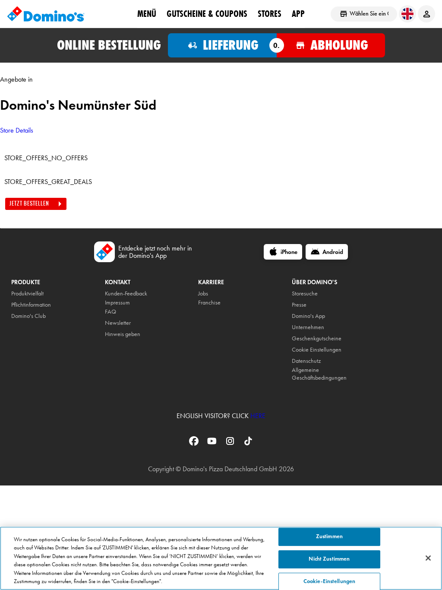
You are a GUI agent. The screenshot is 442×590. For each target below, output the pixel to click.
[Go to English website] (407, 13)
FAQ (110, 311)
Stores (269, 13)
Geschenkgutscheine (316, 338)
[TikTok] (248, 444)
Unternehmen (308, 327)
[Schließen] (428, 558)
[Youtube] (213, 444)
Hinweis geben (122, 334)
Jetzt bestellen (29, 203)
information (38, 304)
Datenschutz (306, 361)
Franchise (209, 302)
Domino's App (308, 316)
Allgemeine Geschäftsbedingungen (319, 373)
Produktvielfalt (27, 293)
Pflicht (18, 304)
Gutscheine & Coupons (207, 13)
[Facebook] (195, 444)
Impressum (117, 302)
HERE (257, 416)
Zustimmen (329, 536)
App (298, 13)
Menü (146, 13)
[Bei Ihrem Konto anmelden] (426, 13)
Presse (299, 304)
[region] (221, 558)
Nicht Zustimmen (329, 558)
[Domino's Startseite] (46, 14)
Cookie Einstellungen (316, 349)
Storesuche (305, 293)
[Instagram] (231, 444)
